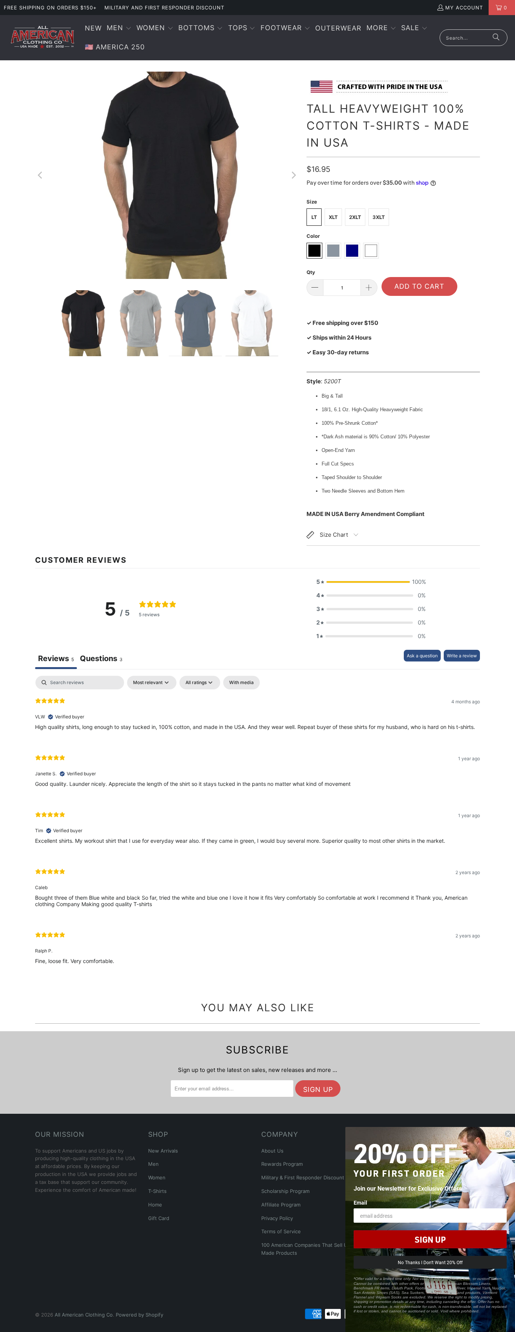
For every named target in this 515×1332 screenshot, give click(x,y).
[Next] (293, 175)
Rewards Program (282, 1164)
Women (157, 1177)
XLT (333, 217)
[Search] (496, 37)
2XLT (355, 217)
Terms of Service (281, 1231)
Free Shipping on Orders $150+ (50, 8)
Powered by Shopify (139, 1315)
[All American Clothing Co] (42, 37)
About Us (272, 1151)
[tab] (101, 659)
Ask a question (422, 655)
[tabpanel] (257, 826)
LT (314, 217)
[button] (119, 28)
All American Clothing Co (84, 1315)
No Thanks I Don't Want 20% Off (430, 1262)
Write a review (462, 655)
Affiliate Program (280, 1205)
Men (153, 1164)
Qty (311, 272)
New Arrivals (163, 1151)
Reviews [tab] (56, 658)
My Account (464, 8)
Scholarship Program (285, 1191)
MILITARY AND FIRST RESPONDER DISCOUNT (164, 8)
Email (360, 1202)
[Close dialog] (508, 1134)
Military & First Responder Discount (302, 1177)
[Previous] (41, 175)
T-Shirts (157, 1191)
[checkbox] (241, 682)
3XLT (378, 217)
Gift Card (158, 1218)
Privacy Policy (277, 1218)
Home (155, 1205)
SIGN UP (430, 1239)
